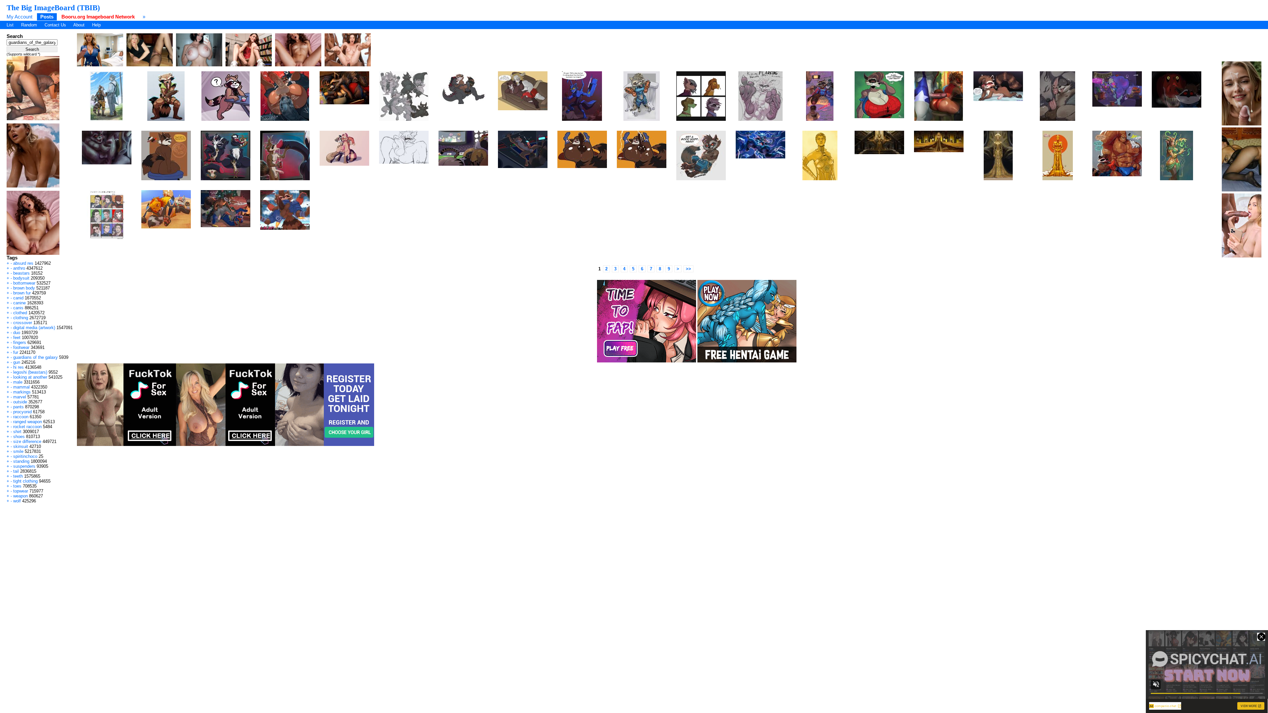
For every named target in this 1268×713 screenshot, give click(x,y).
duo (16, 332)
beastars (21, 273)
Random (29, 24)
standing (21, 461)
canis (18, 307)
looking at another (30, 377)
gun (16, 362)
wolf (17, 500)
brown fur (22, 292)
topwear (20, 491)
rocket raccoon (27, 426)
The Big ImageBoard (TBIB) (53, 7)
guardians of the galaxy (35, 357)
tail (16, 471)
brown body (24, 288)
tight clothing (25, 481)
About (79, 24)
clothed (20, 312)
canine (19, 302)
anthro (19, 268)
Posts (46, 16)
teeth (18, 476)
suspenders (24, 466)
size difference (27, 441)
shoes (19, 436)
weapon (20, 495)
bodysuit (21, 278)
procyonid (22, 411)
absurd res (23, 263)
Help (96, 24)
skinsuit (20, 446)
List (10, 24)
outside (20, 401)
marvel (19, 396)
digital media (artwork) (34, 327)
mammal (21, 387)
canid (18, 297)
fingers (19, 342)
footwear (21, 347)
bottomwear (24, 283)
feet (16, 337)
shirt (17, 431)
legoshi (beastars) (30, 372)
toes (17, 486)
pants (18, 406)
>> (688, 268)
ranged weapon (27, 421)
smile (18, 451)
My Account (19, 16)
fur (15, 352)
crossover (22, 322)
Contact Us (55, 24)
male (17, 382)
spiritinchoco (25, 456)
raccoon (20, 416)
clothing (20, 317)
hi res (18, 367)
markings (22, 392)
